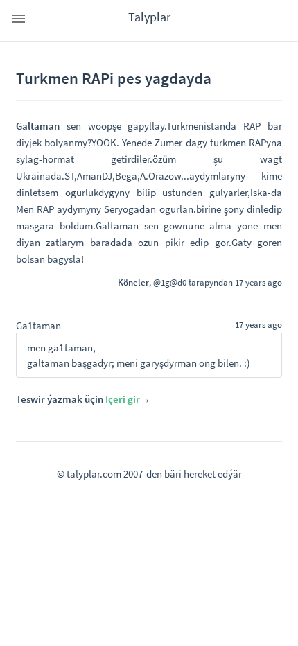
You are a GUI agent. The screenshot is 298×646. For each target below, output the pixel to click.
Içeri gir (122, 398)
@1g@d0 (169, 282)
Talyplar (149, 17)
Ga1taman (38, 325)
